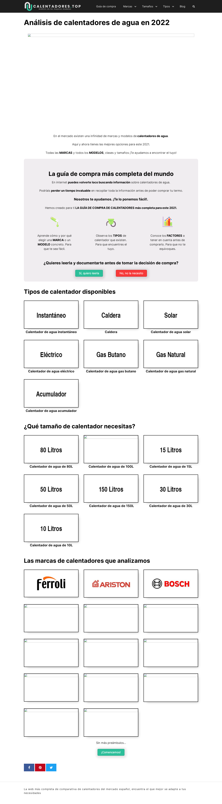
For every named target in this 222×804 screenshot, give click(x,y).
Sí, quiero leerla (89, 273)
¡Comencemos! (111, 752)
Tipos (166, 6)
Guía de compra (106, 6)
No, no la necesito (131, 273)
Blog (182, 6)
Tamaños (147, 6)
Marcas (127, 6)
